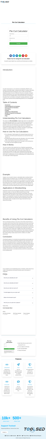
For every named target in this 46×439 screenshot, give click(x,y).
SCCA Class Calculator (17, 313)
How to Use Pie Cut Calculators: (12, 107)
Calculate (18, 43)
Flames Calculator (26, 313)
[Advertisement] (23, 12)
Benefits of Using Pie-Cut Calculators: (13, 113)
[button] (10, 55)
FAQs (6, 115)
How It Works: (8, 109)
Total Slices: (11, 33)
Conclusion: (7, 114)
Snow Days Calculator (7, 313)
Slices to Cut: (12, 38)
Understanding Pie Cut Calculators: (12, 106)
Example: (7, 110)
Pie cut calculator (13, 120)
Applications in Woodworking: (11, 111)
